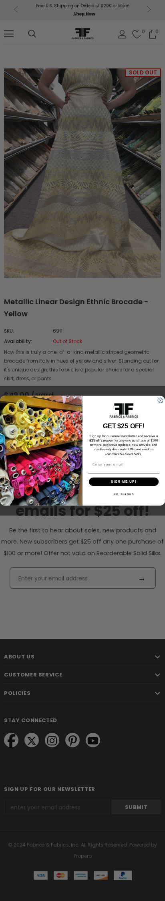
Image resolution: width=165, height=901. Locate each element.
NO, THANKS (124, 494)
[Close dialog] (160, 400)
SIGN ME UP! (124, 481)
